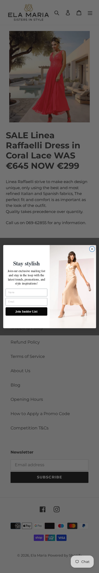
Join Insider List (26, 311)
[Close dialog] (92, 249)
